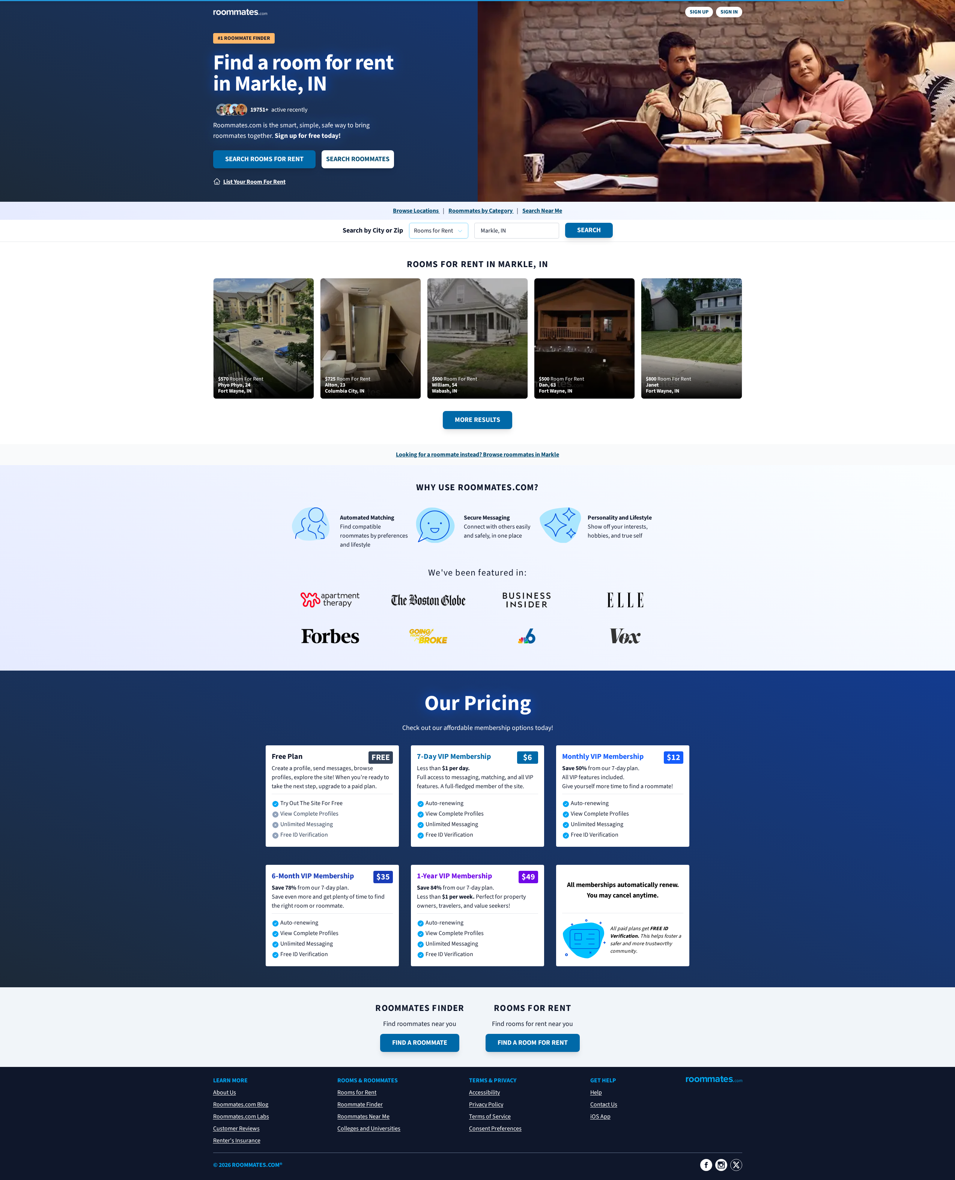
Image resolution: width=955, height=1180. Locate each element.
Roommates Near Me (363, 1116)
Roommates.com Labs (241, 1116)
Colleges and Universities (368, 1128)
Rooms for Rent (356, 1092)
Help (596, 1092)
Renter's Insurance (236, 1140)
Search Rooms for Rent (264, 159)
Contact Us (603, 1104)
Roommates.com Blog (240, 1104)
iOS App (600, 1116)
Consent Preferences (495, 1128)
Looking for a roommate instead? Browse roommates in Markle (477, 454)
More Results (477, 420)
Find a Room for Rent (533, 1042)
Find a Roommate (419, 1042)
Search (589, 230)
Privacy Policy (486, 1104)
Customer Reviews (236, 1128)
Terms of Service (490, 1116)
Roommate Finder (360, 1104)
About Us (224, 1092)
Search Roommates (358, 159)
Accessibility (484, 1092)
